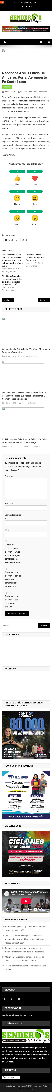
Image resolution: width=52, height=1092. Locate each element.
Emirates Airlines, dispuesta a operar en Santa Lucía (35, 257)
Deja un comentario (39, 92)
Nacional (7, 87)
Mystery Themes (25, 1089)
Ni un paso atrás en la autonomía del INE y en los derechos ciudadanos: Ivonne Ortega (24, 441)
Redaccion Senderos (28, 356)
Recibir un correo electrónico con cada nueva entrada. (12, 601)
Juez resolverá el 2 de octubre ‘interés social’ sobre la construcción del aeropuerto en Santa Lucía (12, 260)
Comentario (11, 476)
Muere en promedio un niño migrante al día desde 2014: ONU (10, 300)
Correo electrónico (13, 517)
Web (7, 530)
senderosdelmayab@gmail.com (17, 1015)
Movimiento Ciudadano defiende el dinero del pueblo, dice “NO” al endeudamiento (25, 959)
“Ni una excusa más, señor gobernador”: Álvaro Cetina (25, 968)
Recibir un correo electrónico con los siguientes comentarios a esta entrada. (13, 579)
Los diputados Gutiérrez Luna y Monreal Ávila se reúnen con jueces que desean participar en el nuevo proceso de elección (24, 396)
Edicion (23, 92)
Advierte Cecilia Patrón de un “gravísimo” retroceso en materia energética (26, 350)
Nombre (9, 503)
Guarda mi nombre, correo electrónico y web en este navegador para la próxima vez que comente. (13, 553)
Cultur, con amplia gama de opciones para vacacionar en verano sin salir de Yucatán (45, 300)
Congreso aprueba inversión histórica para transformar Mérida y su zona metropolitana (24, 950)
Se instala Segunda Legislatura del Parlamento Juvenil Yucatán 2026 (25, 928)
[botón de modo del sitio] (42, 42)
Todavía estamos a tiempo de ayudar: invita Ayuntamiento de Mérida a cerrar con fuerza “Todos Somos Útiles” (24, 939)
